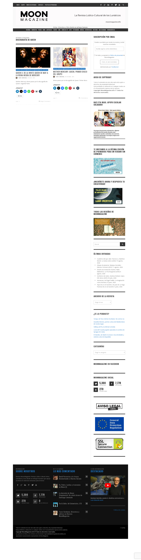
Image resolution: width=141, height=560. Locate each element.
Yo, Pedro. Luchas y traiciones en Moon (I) (70, 486)
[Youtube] (119, 5)
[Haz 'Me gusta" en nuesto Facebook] (111, 384)
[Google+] (104, 5)
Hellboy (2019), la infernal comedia (104, 327)
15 (86, 512)
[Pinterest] (112, 5)
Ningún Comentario (45, 101)
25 (86, 476)
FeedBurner (115, 67)
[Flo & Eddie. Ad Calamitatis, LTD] (55, 504)
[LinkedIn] (108, 5)
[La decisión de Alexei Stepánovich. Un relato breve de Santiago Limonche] (55, 494)
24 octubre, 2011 (69, 76)
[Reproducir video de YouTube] (108, 485)
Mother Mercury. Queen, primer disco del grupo (70, 73)
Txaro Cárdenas (44, 70)
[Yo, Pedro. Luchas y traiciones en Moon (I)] (55, 486)
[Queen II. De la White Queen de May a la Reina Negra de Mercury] (33, 57)
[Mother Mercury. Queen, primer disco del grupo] (70, 57)
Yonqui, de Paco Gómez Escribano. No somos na (109, 319)
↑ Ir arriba (122, 528)
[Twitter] (116, 5)
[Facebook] (101, 5)
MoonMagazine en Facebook (106, 363)
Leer (17, 101)
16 (86, 485)
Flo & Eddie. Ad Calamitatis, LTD (70, 503)
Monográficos (30, 70)
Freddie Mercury (21, 70)
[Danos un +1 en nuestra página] (35, 501)
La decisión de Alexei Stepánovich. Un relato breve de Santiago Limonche (70, 495)
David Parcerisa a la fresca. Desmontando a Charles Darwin (70, 477)
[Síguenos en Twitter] (96, 384)
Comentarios (84, 98)
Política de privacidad (116, 55)
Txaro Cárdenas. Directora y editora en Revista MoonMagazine (69, 514)
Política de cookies (119, 510)
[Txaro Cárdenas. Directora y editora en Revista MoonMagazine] (55, 513)
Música (37, 70)
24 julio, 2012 (31, 78)
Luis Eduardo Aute (97, 500)
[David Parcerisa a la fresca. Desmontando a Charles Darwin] (55, 478)
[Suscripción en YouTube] (96, 390)
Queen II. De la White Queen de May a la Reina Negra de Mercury (32, 74)
